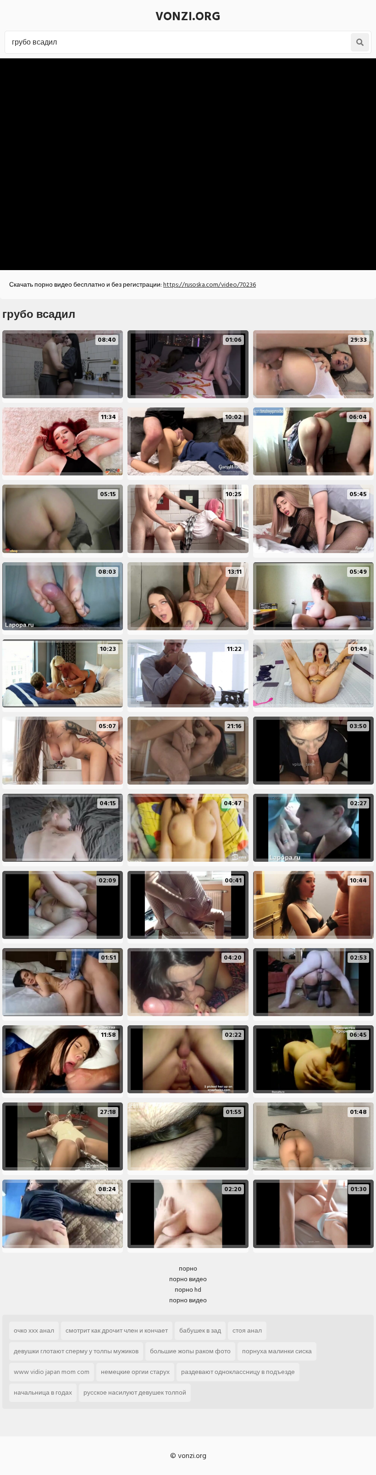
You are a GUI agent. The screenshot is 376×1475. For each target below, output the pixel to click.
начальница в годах (43, 1392)
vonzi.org (188, 16)
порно (188, 1268)
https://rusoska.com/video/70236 (209, 284)
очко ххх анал (34, 1330)
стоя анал (247, 1330)
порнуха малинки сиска (277, 1351)
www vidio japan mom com (51, 1372)
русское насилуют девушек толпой (134, 1392)
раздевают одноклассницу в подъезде (238, 1372)
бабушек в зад (200, 1330)
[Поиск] (360, 42)
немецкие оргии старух (135, 1372)
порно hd (188, 1289)
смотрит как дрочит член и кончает (117, 1330)
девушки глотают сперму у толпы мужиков (76, 1351)
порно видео (188, 1279)
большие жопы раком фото (190, 1351)
